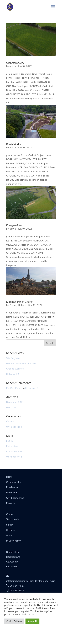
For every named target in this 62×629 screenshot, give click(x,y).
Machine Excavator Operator (21, 363)
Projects (10, 503)
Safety (9, 525)
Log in (9, 441)
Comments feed (14, 451)
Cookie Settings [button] (14, 621)
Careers (10, 421)
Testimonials (12, 519)
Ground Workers (15, 369)
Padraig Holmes (17, 305)
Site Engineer (13, 358)
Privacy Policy (13, 541)
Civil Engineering (15, 498)
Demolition (12, 492)
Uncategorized (14, 427)
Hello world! (12, 374)
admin (12, 66)
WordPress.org (14, 457)
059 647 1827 (15, 586)
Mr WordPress (13, 388)
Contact (10, 514)
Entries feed (12, 446)
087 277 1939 (15, 590)
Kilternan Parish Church (19, 302)
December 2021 (14, 402)
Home (9, 477)
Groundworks (13, 482)
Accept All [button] (32, 621)
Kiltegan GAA (14, 225)
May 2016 (11, 407)
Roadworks (12, 487)
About (9, 535)
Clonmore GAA (15, 63)
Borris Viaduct (14, 144)
